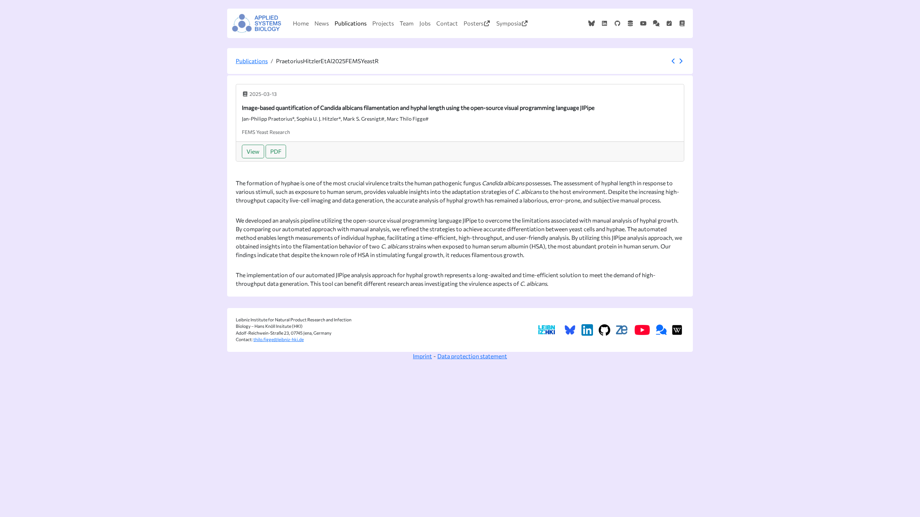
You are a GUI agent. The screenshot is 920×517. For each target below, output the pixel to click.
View (253, 151)
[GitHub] (617, 23)
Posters (473, 23)
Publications (351, 23)
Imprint (422, 356)
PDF (275, 151)
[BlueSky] (591, 23)
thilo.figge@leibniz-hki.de (278, 339)
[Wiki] (682, 23)
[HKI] (546, 330)
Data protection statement (472, 356)
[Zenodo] (630, 23)
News (321, 23)
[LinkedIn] (604, 23)
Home (301, 23)
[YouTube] (643, 23)
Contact (447, 23)
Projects (383, 23)
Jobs (425, 23)
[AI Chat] (656, 23)
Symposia (508, 23)
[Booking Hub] (669, 23)
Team (407, 23)
